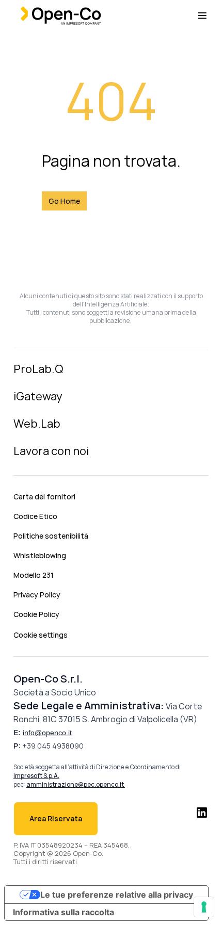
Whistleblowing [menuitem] (39, 555)
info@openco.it (47, 732)
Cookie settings (40, 635)
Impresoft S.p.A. (36, 775)
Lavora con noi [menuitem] (51, 451)
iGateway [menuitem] (37, 396)
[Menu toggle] (202, 15)
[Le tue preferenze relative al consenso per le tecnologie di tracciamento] (204, 907)
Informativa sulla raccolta (63, 912)
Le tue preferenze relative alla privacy (116, 894)
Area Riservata (55, 818)
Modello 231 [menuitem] (33, 575)
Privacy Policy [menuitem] (36, 594)
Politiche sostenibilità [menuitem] (50, 536)
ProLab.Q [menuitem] (38, 369)
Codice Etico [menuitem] (35, 516)
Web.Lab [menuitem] (36, 423)
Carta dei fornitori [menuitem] (44, 496)
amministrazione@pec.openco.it (75, 784)
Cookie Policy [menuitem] (36, 614)
